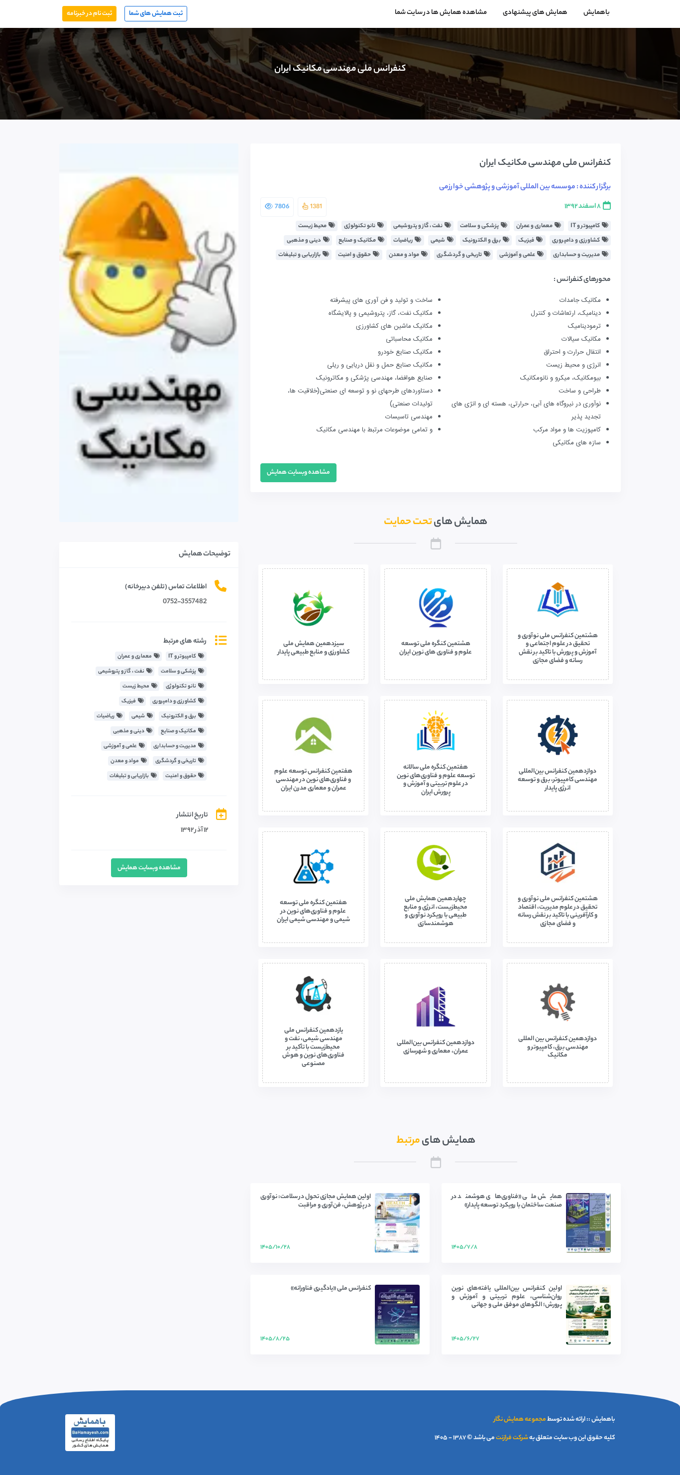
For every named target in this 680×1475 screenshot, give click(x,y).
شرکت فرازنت (512, 1438)
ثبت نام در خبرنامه (89, 13)
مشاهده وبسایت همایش (298, 472)
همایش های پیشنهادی (535, 12)
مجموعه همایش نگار (520, 1419)
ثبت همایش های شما (156, 13)
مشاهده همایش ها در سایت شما (441, 12)
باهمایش (596, 12)
